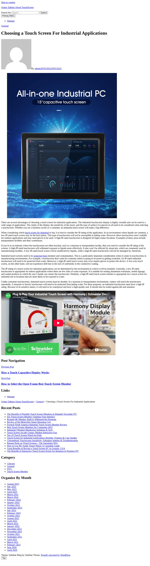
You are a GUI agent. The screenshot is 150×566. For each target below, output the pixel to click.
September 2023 (14, 508)
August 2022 (13, 518)
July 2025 (11, 486)
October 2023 (13, 505)
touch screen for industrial (37, 232)
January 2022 (13, 526)
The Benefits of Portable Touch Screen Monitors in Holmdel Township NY (42, 414)
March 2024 (12, 497)
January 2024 (13, 502)
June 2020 (12, 547)
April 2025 (12, 492)
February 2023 (14, 513)
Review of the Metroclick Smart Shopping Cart (29, 422)
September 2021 (14, 537)
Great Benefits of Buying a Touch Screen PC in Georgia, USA (36, 448)
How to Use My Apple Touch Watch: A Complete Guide (33, 446)
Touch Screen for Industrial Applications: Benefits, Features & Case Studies (42, 438)
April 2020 (12, 550)
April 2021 (12, 539)
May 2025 (12, 489)
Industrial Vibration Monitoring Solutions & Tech (30, 430)
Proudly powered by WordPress (55, 555)
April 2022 (12, 521)
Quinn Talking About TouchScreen (17, 7)
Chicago (11, 463)
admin (37, 68)
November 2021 (14, 531)
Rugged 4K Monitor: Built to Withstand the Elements (31, 419)
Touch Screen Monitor (17, 471)
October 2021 (13, 534)
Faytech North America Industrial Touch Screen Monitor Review (37, 424)
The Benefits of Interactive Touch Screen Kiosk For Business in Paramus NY (43, 451)
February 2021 (14, 545)
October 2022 (13, 515)
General (4, 26)
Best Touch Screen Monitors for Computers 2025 (30, 427)
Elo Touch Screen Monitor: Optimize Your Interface (31, 417)
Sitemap (11, 21)
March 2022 (12, 523)
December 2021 (14, 529)
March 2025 (12, 494)
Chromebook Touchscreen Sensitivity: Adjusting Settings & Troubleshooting (42, 440)
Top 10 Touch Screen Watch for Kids (24, 435)
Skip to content (8, 2)
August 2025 (13, 484)
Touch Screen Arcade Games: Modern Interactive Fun (32, 432)
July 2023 (11, 510)
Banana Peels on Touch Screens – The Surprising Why (32, 443)
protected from (40, 256)
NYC (9, 469)
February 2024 (14, 500)
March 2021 (12, 542)
